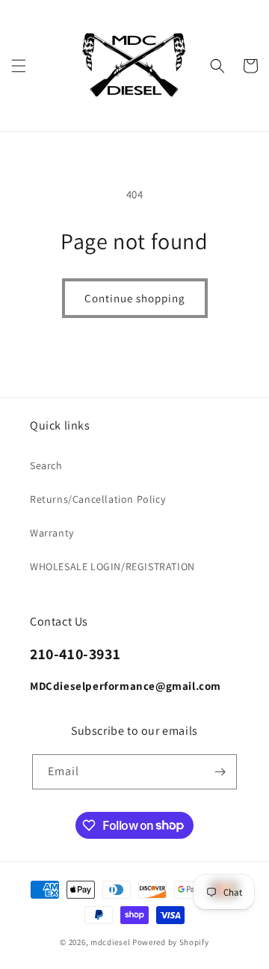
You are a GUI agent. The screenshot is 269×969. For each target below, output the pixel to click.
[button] (18, 65)
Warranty (52, 532)
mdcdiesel (110, 942)
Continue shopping (134, 298)
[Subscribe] (219, 771)
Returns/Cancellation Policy (97, 499)
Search (46, 465)
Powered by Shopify (170, 942)
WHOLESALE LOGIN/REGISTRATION (112, 566)
